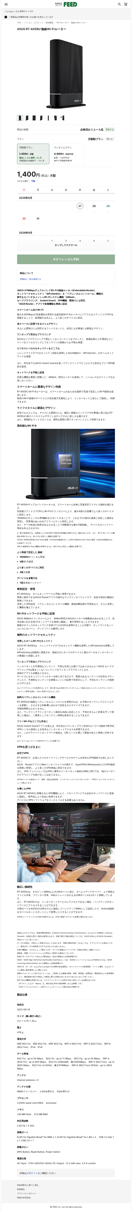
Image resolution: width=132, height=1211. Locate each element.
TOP (19, 22)
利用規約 (21, 1189)
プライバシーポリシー (26, 1193)
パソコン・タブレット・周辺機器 (38, 22)
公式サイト (32, 1173)
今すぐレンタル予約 (66, 259)
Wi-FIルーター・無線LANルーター (72, 22)
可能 (33, 181)
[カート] (126, 4)
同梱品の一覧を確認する (30, 279)
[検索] (119, 4)
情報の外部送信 (24, 1197)
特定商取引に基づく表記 (27, 1185)
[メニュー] (6, 4)
